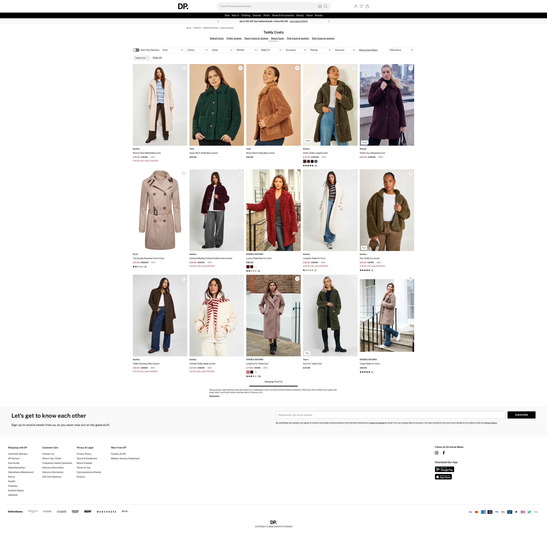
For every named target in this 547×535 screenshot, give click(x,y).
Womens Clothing (211, 28)
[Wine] (308, 161)
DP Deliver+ (14, 458)
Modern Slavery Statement (125, 458)
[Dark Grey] (315, 161)
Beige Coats (277, 38)
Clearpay (12, 486)
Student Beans (16, 490)
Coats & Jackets (227, 28)
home (188, 28)
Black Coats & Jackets (256, 38)
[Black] (312, 161)
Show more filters (368, 50)
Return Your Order (51, 458)
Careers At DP (118, 454)
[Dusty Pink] (248, 372)
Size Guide (13, 463)
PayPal (11, 481)
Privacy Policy (84, 454)
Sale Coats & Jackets (323, 38)
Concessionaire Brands (89, 472)
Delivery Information (53, 467)
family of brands (377, 423)
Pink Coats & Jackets (298, 38)
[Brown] (251, 266)
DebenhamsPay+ (17, 467)
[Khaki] (304, 161)
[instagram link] (436, 453)
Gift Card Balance (51, 476)
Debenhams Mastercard (20, 472)
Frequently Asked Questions (57, 463)
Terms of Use (83, 467)
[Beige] (255, 266)
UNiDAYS (13, 495)
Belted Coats (217, 38)
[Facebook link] (443, 453)
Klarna (11, 476)
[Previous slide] (218, 21)
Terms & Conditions (87, 458)
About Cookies (84, 463)
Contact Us (48, 454)
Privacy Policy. (490, 423)
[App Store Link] (444, 473)
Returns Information (52, 472)
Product (81, 476)
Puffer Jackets (234, 38)
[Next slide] (329, 21)
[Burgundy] (248, 266)
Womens (197, 28)
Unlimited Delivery (17, 454)
